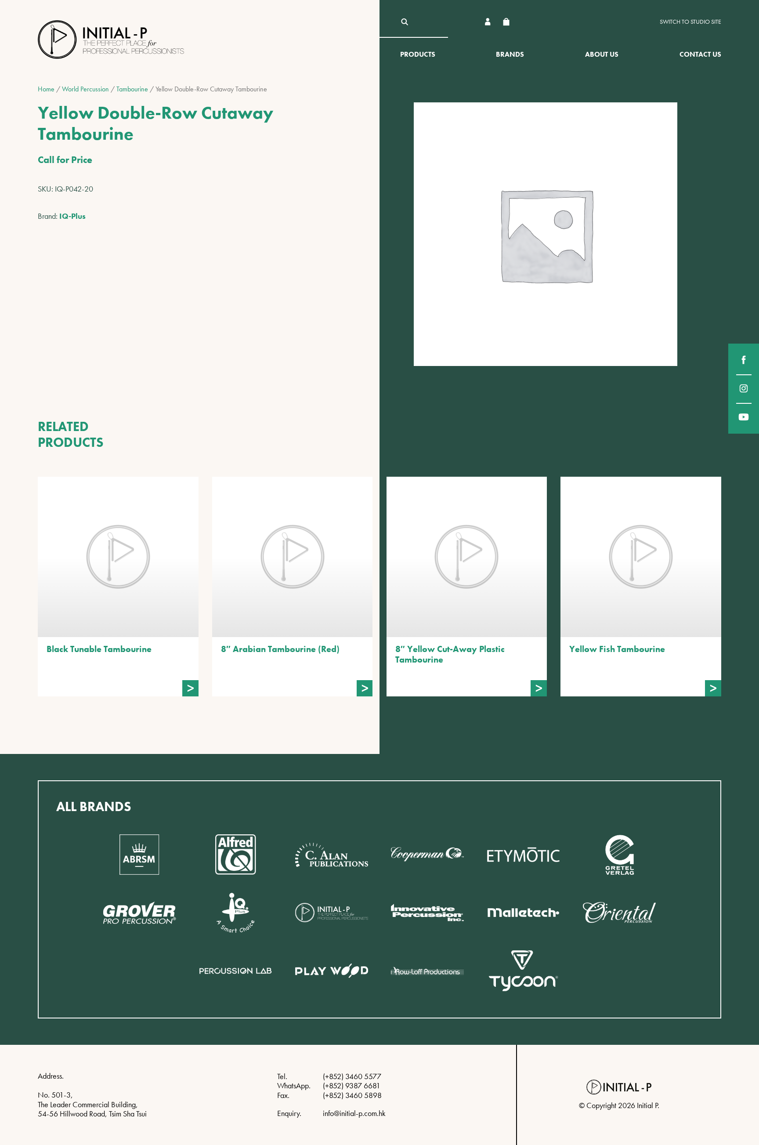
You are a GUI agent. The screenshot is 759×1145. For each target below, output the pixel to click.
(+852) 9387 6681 (351, 1085)
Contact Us (700, 54)
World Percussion (85, 89)
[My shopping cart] (506, 22)
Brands (510, 54)
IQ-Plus (72, 216)
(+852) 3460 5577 (352, 1076)
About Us (601, 54)
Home (46, 89)
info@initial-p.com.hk (354, 1113)
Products (417, 54)
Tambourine (132, 89)
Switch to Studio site (690, 21)
